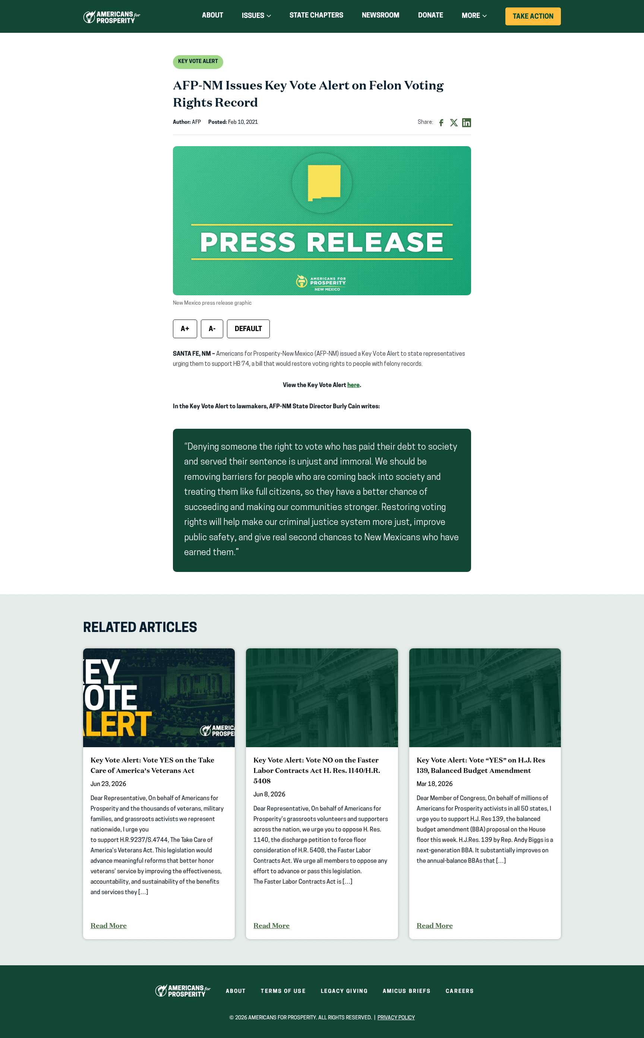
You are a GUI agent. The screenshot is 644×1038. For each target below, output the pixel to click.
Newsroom (381, 16)
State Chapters (316, 16)
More (471, 16)
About (212, 16)
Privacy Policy (396, 1018)
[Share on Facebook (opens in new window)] (441, 122)
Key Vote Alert (198, 62)
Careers (460, 991)
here (353, 386)
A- (212, 329)
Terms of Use (283, 991)
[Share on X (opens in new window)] (453, 122)
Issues (253, 16)
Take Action (537, 19)
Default (248, 329)
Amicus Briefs (407, 991)
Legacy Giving (344, 991)
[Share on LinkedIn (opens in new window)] (466, 122)
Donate (430, 17)
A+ (185, 329)
